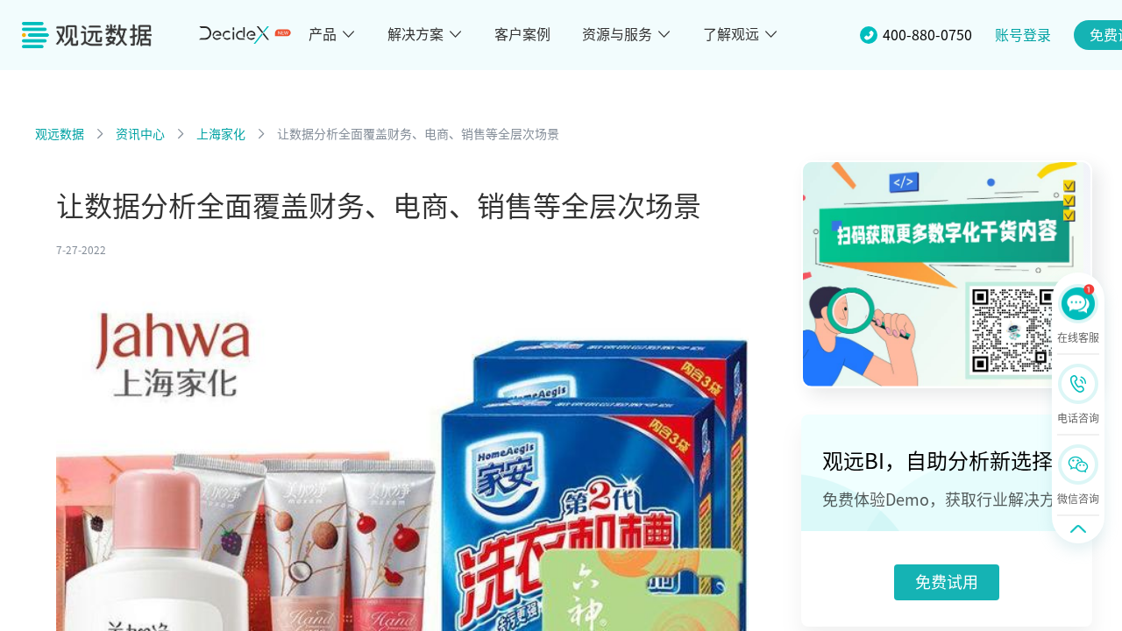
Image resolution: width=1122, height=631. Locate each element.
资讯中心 (140, 134)
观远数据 (59, 134)
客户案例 (522, 34)
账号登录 (1023, 35)
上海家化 (220, 134)
